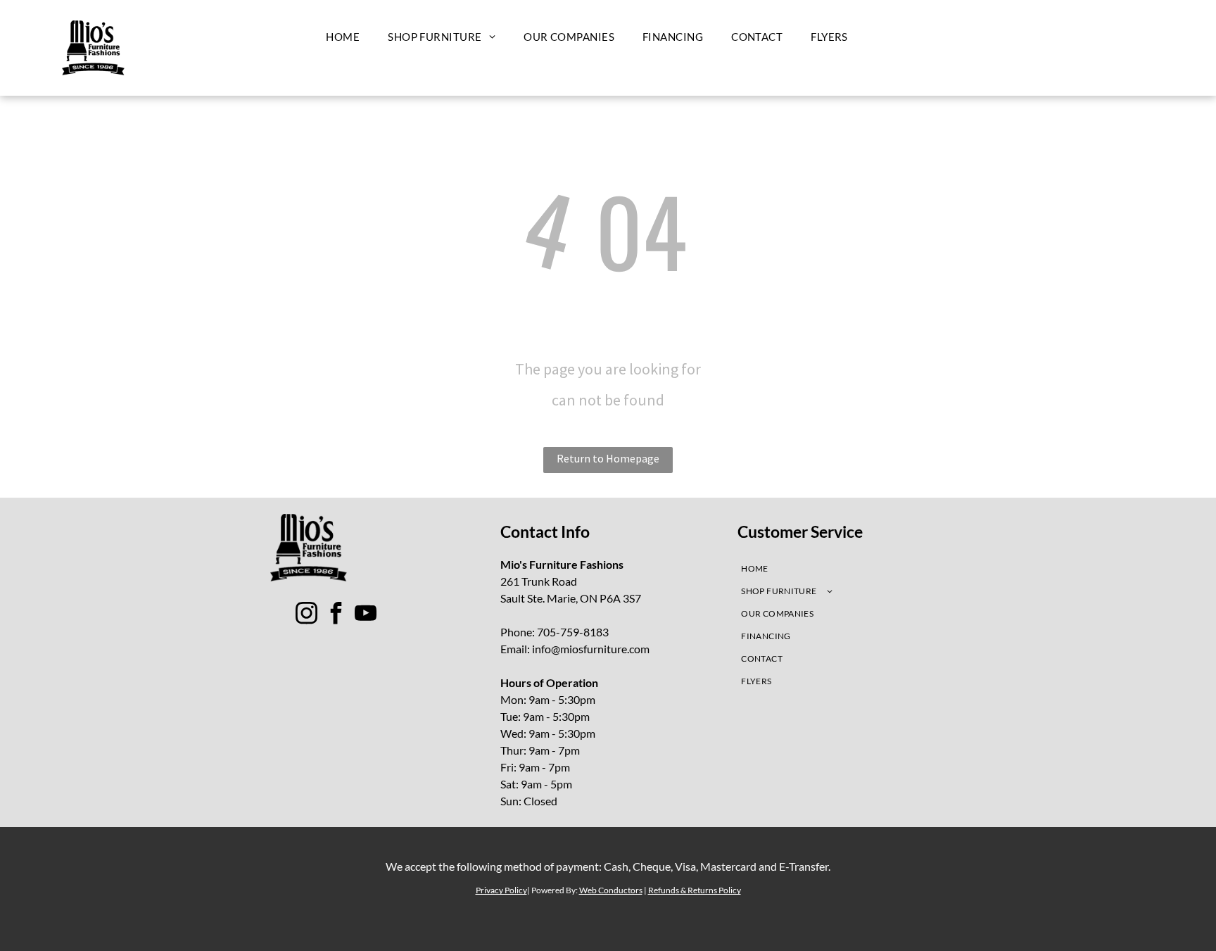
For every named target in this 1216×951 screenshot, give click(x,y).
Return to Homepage (608, 458)
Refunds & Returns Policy (694, 890)
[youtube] (366, 614)
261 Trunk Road (538, 581)
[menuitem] (343, 36)
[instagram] (306, 614)
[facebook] (336, 614)
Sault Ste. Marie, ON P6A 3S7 (570, 598)
